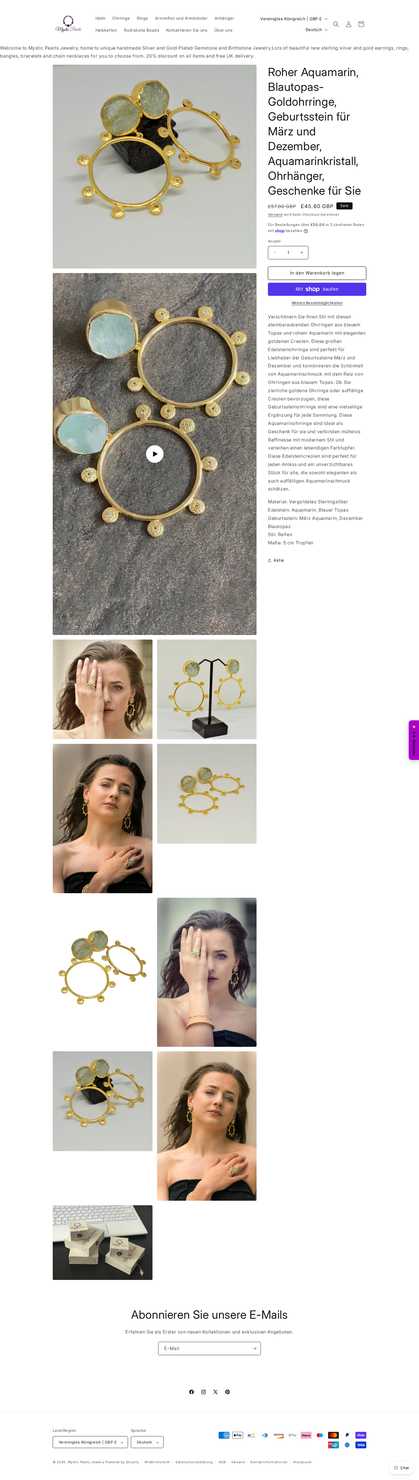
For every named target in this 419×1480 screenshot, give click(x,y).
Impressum (302, 1462)
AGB (222, 1462)
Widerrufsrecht (157, 1462)
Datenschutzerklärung (194, 1462)
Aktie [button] (279, 560)
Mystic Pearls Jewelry (86, 1462)
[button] (336, 24)
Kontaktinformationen (269, 1462)
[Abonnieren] (254, 1348)
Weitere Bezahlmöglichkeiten (317, 303)
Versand (275, 214)
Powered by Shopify (122, 1462)
